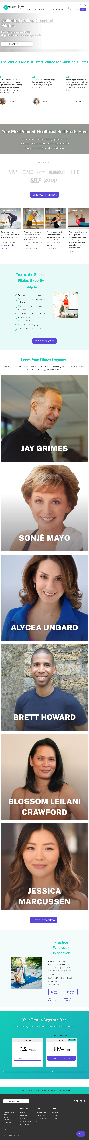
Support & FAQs (56, 1112)
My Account (55, 1115)
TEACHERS (59, 9)
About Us (22, 1112)
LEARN (50, 9)
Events (5, 1125)
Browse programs (29, 248)
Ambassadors (23, 1115)
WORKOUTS (30, 9)
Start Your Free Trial (27, 1058)
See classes (50, 248)
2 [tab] (38, 113)
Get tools (72, 251)
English (68, 9)
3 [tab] (40, 113)
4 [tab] (43, 113)
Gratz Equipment (40, 1121)
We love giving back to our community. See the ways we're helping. (44, 1090)
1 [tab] (35, 113)
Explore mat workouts (8, 248)
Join (83, 9)
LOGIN (77, 9)
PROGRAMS (41, 9)
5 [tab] (46, 113)
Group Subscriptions (41, 1118)
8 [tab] (53, 113)
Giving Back (23, 1118)
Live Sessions (7, 1122)
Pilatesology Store (41, 1112)
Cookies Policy (56, 1118)
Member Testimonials (25, 1121)
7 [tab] (51, 113)
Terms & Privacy (24, 1124)
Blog (4, 1129)
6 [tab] (48, 113)
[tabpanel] (44, 90)
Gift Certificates (40, 1115)
